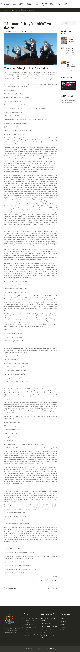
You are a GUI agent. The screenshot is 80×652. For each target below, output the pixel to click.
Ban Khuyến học (46, 630)
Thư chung (29, 4)
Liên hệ (65, 4)
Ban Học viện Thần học (48, 633)
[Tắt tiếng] (72, 88)
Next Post (51, 588)
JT (59, 649)
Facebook (41, 580)
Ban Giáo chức (45, 624)
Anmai (15, 31)
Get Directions (29, 624)
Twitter (46, 580)
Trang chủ (21, 4)
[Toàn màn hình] (74, 88)
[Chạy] (62, 88)
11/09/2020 (8, 31)
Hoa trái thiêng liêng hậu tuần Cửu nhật (71, 65)
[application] (68, 85)
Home (5, 10)
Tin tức (37, 4)
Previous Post (11, 588)
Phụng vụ (44, 4)
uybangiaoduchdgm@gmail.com (34, 635)
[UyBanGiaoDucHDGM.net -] (9, 4)
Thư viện (58, 4)
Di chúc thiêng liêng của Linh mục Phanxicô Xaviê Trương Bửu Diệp (70, 52)
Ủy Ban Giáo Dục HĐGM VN (44, 649)
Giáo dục (51, 4)
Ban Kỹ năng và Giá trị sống (49, 627)
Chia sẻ (17, 10)
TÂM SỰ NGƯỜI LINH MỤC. (72, 40)
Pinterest (50, 580)
